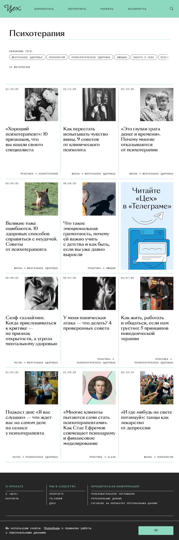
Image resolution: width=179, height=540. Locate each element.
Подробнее (52, 528)
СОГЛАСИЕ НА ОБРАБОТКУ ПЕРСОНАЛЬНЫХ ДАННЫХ (124, 503)
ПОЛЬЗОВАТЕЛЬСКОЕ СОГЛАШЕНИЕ (113, 494)
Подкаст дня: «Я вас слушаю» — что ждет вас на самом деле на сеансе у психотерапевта (29, 423)
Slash (112, 457)
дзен (52, 503)
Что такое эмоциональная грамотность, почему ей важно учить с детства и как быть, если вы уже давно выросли (86, 239)
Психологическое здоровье (96, 363)
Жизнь (76, 174)
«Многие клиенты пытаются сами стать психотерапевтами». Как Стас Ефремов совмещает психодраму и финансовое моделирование (89, 428)
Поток (18, 363)
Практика (27, 174)
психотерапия (48, 174)
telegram (55, 499)
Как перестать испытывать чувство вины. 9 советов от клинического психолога (85, 139)
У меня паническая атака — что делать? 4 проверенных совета (87, 323)
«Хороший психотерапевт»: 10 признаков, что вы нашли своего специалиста (27, 139)
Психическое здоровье (42, 457)
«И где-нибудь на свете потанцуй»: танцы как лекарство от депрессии (146, 420)
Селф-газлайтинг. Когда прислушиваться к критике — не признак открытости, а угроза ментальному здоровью (31, 330)
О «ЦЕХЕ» (12, 494)
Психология (165, 457)
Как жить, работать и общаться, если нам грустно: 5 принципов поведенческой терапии (145, 328)
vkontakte (56, 494)
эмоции (111, 268)
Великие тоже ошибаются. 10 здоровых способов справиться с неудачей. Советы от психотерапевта (31, 236)
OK (156, 530)
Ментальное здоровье (100, 174)
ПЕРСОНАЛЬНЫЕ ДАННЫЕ (106, 499)
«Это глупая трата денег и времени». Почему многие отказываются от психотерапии (140, 139)
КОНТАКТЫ (12, 499)
